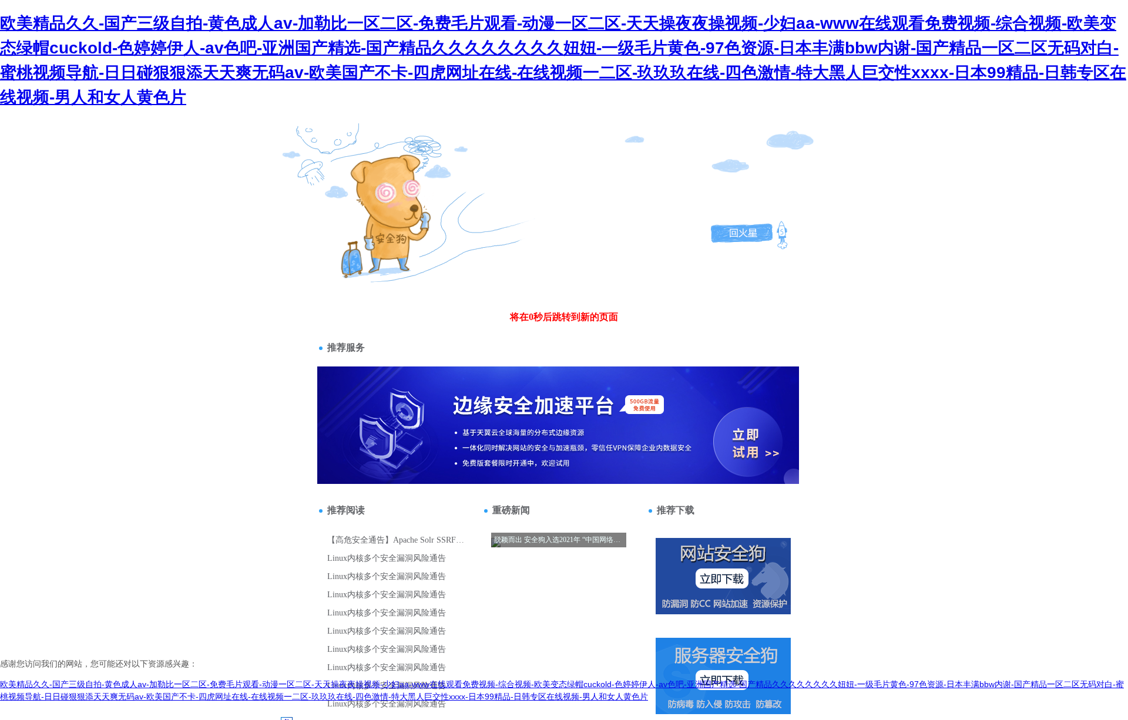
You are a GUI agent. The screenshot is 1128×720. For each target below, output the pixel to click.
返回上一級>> (366, 193)
